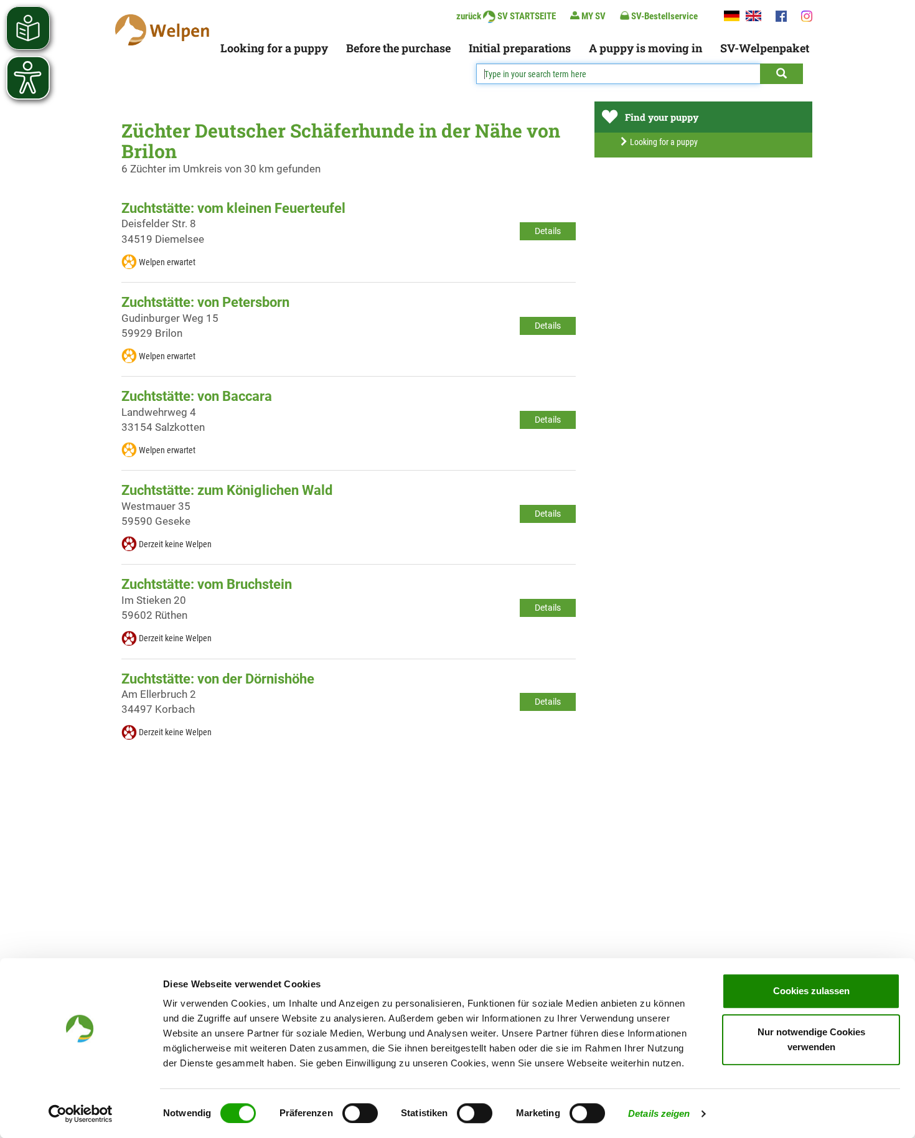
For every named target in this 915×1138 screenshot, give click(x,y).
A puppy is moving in (645, 47)
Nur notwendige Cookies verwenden (811, 1039)
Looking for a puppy (274, 47)
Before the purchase (398, 47)
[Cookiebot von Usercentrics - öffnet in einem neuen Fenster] (80, 1113)
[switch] (360, 1113)
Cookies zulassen (811, 990)
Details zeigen (659, 1113)
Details (548, 231)
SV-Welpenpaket (764, 47)
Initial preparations (520, 47)
